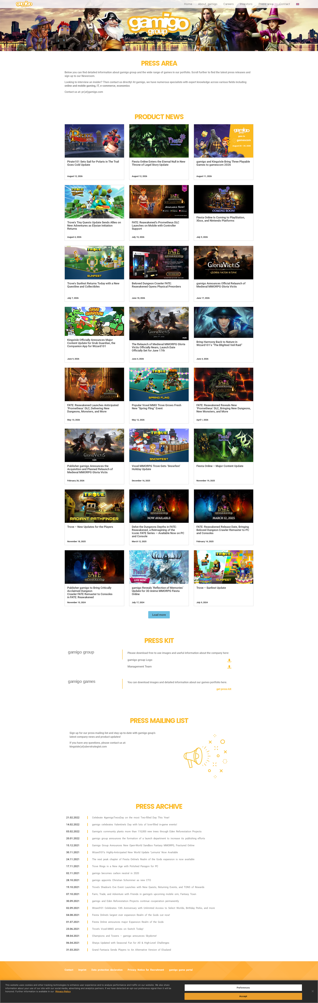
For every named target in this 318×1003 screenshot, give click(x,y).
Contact (284, 4)
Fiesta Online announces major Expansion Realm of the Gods (128, 921)
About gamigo (207, 4)
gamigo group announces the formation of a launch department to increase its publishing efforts (148, 838)
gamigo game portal (181, 969)
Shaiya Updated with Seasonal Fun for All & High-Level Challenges (130, 942)
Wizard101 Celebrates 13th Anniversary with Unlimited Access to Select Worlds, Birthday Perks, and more (153, 908)
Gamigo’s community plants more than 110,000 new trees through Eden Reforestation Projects (147, 831)
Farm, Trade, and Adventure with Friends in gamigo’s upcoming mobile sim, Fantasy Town (144, 894)
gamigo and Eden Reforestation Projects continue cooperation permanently (135, 901)
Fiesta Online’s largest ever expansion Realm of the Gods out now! (131, 915)
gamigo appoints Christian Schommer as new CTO (121, 880)
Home (188, 4)
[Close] (312, 991)
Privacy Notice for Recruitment (146, 969)
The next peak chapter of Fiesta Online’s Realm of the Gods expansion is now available (143, 859)
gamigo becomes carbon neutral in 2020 (115, 873)
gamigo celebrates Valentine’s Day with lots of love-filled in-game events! (134, 824)
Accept (243, 996)
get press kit (223, 689)
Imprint (82, 969)
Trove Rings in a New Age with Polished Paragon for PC (125, 866)
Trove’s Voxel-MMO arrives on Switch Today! (117, 928)
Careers (228, 4)
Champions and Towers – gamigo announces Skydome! (124, 935)
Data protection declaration (107, 969)
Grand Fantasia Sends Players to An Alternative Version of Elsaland (131, 949)
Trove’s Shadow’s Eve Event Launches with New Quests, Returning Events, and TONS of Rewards (148, 887)
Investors (246, 4)
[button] (159, 614)
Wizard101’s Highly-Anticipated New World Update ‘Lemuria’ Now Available (135, 852)
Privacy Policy (63, 991)
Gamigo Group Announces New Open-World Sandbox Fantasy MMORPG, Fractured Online (143, 845)
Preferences (243, 987)
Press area (266, 4)
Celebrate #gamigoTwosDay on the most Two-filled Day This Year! (130, 817)
